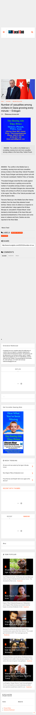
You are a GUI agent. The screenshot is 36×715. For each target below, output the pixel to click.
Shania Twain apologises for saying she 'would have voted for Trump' (18, 675)
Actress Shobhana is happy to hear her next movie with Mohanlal (17, 649)
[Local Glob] (16, 33)
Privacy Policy (7, 708)
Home (2, 101)
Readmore (20, 581)
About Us (20, 701)
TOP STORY (8, 101)
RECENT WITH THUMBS (11, 488)
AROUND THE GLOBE (17, 101)
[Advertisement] (18, 15)
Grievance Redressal (9, 710)
